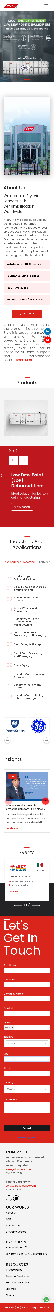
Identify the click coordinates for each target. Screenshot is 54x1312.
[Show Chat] (46, 1299)
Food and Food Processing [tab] (19, 562)
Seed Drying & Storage (27, 644)
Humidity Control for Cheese (26, 599)
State (7, 1068)
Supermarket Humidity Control (27, 686)
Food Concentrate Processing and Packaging (30, 634)
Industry (8, 1037)
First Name (10, 965)
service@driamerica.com (21, 1185)
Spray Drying (21, 665)
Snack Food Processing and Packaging (28, 654)
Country (8, 1082)
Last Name (10, 979)
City (6, 1054)
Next (47, 740)
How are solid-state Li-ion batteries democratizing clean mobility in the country (25, 809)
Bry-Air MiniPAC (16, 1248)
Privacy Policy (14, 1270)
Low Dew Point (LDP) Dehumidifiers (26, 1254)
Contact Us (12, 1295)
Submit (27, 1128)
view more (20, 507)
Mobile (7, 1022)
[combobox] (7, 1043)
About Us (11, 1212)
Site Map (11, 1289)
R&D (8, 1219)
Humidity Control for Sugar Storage (30, 675)
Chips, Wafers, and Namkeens (25, 609)
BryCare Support (16, 1231)
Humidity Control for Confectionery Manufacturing (26, 621)
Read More (28, 313)
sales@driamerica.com (19, 1169)
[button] (45, 801)
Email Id (8, 1008)
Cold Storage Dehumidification (24, 578)
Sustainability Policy (17, 1282)
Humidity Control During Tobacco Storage (28, 697)
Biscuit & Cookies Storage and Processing (30, 588)
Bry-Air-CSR (13, 1225)
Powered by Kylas (27, 1137)
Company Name (13, 994)
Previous (7, 740)
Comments (10, 1100)
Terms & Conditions (17, 1276)
